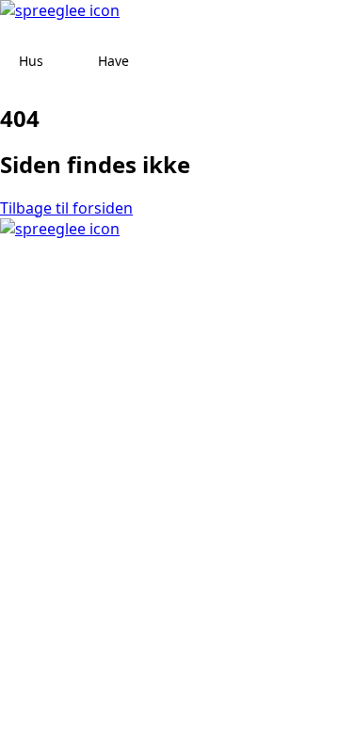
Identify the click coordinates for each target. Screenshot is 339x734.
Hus (31, 61)
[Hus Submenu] (61, 61)
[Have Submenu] (147, 61)
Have (113, 61)
